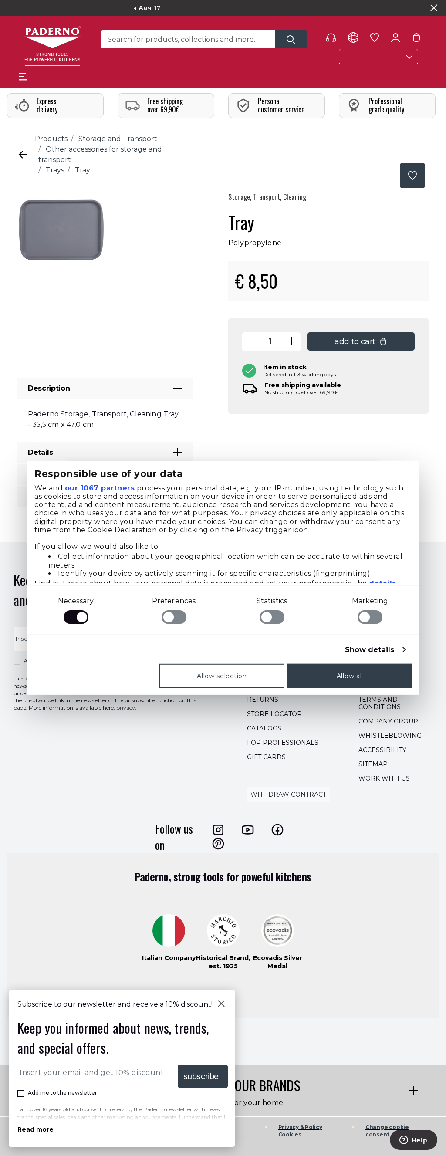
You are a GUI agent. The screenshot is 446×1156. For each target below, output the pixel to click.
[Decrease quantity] (251, 341)
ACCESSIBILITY (382, 750)
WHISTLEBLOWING (390, 736)
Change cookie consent (387, 1131)
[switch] (174, 617)
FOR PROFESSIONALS (282, 743)
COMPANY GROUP (388, 721)
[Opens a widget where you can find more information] (413, 1141)
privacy (125, 708)
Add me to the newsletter (62, 1092)
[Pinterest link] (218, 844)
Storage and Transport (117, 139)
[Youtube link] (248, 830)
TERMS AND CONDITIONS (379, 703)
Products (51, 139)
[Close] (221, 1004)
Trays (55, 170)
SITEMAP (373, 764)
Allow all (350, 676)
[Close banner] (434, 8)
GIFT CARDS (266, 757)
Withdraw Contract (288, 794)
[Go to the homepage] (52, 46)
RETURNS (262, 700)
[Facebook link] (277, 830)
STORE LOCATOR (274, 714)
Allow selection (222, 676)
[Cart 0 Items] (416, 39)
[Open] (291, 39)
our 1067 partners (100, 487)
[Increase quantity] (291, 341)
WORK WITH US (384, 779)
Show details (369, 650)
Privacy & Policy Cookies (300, 1131)
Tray (82, 170)
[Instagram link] (218, 830)
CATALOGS (264, 728)
